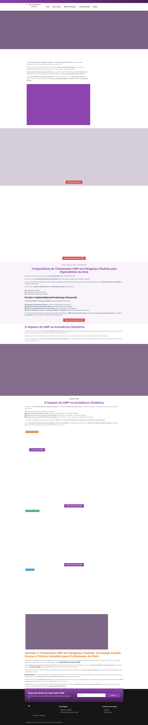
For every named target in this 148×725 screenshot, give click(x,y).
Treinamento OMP (84, 6)
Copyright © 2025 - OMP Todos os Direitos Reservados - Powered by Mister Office (43, 722)
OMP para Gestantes (70, 6)
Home (47, 6)
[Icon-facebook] (121, 1)
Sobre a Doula (56, 6)
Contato (95, 6)
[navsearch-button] (118, 6)
